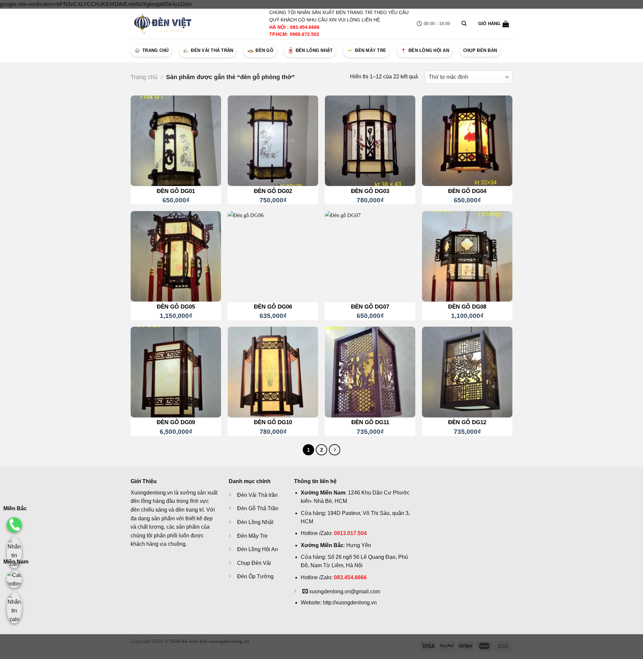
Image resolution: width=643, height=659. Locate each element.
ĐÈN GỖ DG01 (176, 191)
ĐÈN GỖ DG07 (370, 306)
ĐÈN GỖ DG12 (467, 422)
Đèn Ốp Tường (255, 576)
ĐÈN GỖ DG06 (273, 306)
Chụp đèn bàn (480, 50)
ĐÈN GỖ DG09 (176, 422)
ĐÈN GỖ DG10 (273, 422)
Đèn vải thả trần (212, 50)
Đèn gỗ (264, 50)
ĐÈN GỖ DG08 (467, 306)
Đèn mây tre (370, 50)
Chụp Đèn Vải (254, 563)
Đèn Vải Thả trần (257, 495)
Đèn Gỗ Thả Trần (257, 508)
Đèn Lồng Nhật (255, 522)
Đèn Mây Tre (252, 536)
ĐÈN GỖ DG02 (273, 191)
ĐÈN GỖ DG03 (370, 191)
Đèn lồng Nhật (314, 50)
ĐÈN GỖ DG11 (370, 422)
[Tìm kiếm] (464, 23)
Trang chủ (155, 50)
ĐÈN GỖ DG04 (467, 191)
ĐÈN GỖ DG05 (176, 306)
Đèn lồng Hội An (429, 50)
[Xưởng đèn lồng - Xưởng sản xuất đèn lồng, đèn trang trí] (164, 24)
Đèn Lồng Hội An (257, 549)
